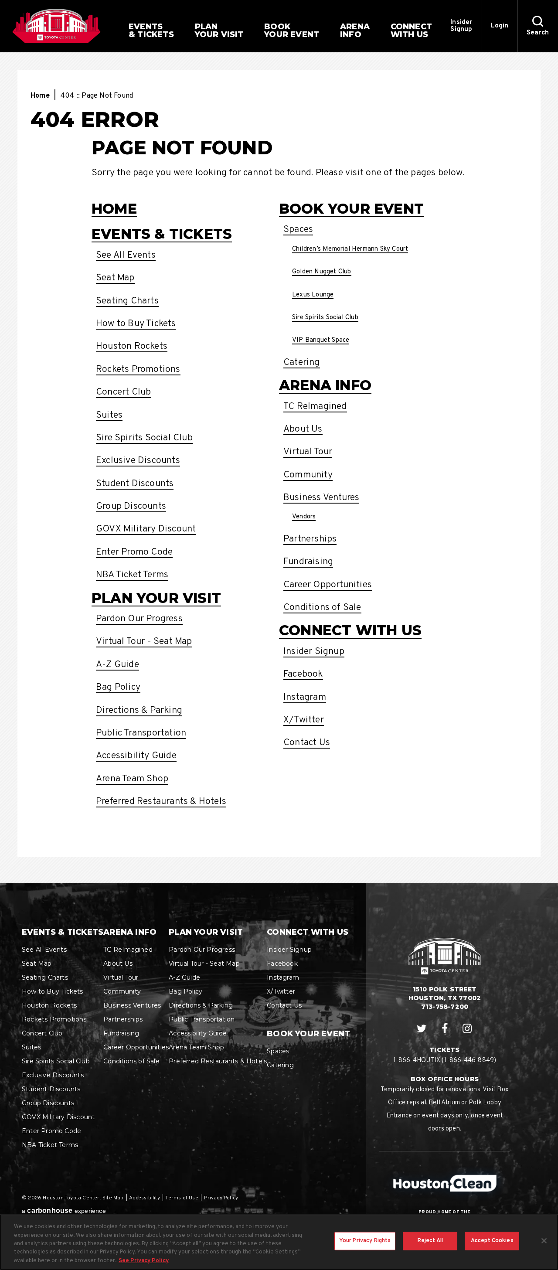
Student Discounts (135, 484)
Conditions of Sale (322, 607)
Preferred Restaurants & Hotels (161, 801)
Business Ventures (321, 498)
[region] (279, 1242)
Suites (109, 415)
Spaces (298, 229)
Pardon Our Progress (139, 619)
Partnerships (310, 539)
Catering (301, 362)
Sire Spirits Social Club (144, 438)
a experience (64, 1210)
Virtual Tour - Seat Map (144, 641)
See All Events (126, 255)
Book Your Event (351, 208)
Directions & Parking (139, 710)
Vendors (304, 517)
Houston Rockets (131, 346)
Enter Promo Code (134, 552)
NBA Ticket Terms (132, 575)
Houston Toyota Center (56, 26)
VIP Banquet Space (320, 340)
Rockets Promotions (138, 369)
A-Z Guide (117, 665)
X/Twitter (303, 720)
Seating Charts (127, 301)
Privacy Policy (221, 1198)
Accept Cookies (492, 1240)
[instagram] (467, 1028)
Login (500, 26)
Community (308, 475)
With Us (411, 30)
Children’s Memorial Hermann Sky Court (350, 249)
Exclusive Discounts (138, 460)
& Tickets (151, 30)
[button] (537, 26)
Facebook (303, 674)
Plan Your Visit (156, 597)
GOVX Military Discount (146, 529)
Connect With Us (350, 630)
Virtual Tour (307, 452)
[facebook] (444, 1028)
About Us (303, 429)
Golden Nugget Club (321, 272)
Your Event (291, 30)
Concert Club (123, 392)
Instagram (304, 697)
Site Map (113, 1198)
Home (40, 96)
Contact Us (306, 743)
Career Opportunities (327, 585)
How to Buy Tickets (136, 324)
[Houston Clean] (444, 1183)
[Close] (544, 1240)
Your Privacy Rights (365, 1240)
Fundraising (308, 562)
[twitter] (422, 1028)
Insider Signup (461, 26)
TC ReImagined (315, 406)
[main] (279, 467)
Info (355, 30)
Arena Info (325, 385)
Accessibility (144, 1198)
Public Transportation (141, 733)
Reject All (430, 1240)
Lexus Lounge (312, 295)
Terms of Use (181, 1198)
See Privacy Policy (144, 1260)
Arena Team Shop (132, 779)
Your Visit (219, 30)
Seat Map (115, 278)
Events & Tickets (162, 233)
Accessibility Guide (136, 756)
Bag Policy (118, 687)
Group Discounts (131, 506)
